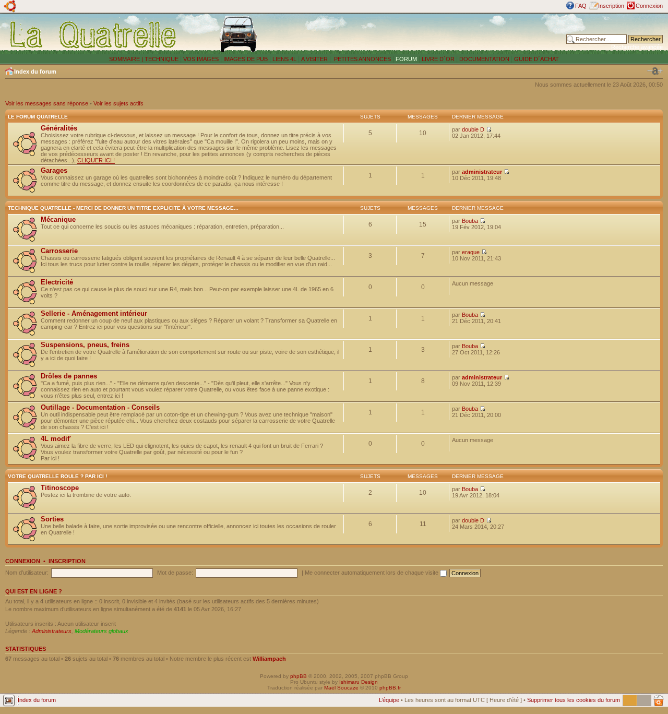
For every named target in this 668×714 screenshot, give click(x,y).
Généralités (59, 128)
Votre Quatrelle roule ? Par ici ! (57, 476)
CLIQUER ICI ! (96, 160)
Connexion (649, 6)
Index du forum (35, 71)
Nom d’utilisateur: (27, 572)
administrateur (482, 172)
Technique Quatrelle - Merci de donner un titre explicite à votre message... (123, 208)
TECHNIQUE (161, 59)
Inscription (611, 6)
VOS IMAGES (201, 59)
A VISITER (314, 59)
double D (473, 129)
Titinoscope (60, 488)
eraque (471, 252)
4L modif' (56, 439)
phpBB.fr (390, 688)
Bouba (470, 221)
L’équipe (389, 700)
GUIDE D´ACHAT (536, 59)
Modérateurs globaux (101, 631)
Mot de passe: (175, 572)
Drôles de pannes (69, 376)
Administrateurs (51, 631)
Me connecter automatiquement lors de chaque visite (372, 572)
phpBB (298, 676)
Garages (54, 170)
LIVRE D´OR (438, 59)
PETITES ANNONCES (361, 59)
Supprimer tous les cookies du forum (573, 700)
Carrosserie (59, 251)
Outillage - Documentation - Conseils (100, 407)
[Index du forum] (94, 34)
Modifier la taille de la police (655, 71)
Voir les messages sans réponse (46, 103)
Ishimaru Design (358, 682)
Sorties (52, 519)
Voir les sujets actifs (118, 103)
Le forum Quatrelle (38, 117)
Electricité (57, 282)
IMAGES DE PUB (245, 59)
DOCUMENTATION (484, 59)
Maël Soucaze (341, 688)
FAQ (581, 6)
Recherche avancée (637, 47)
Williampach (269, 659)
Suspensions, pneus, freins (85, 345)
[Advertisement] (429, 34)
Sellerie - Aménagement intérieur (94, 313)
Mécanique (58, 219)
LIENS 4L (285, 59)
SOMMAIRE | (127, 59)
